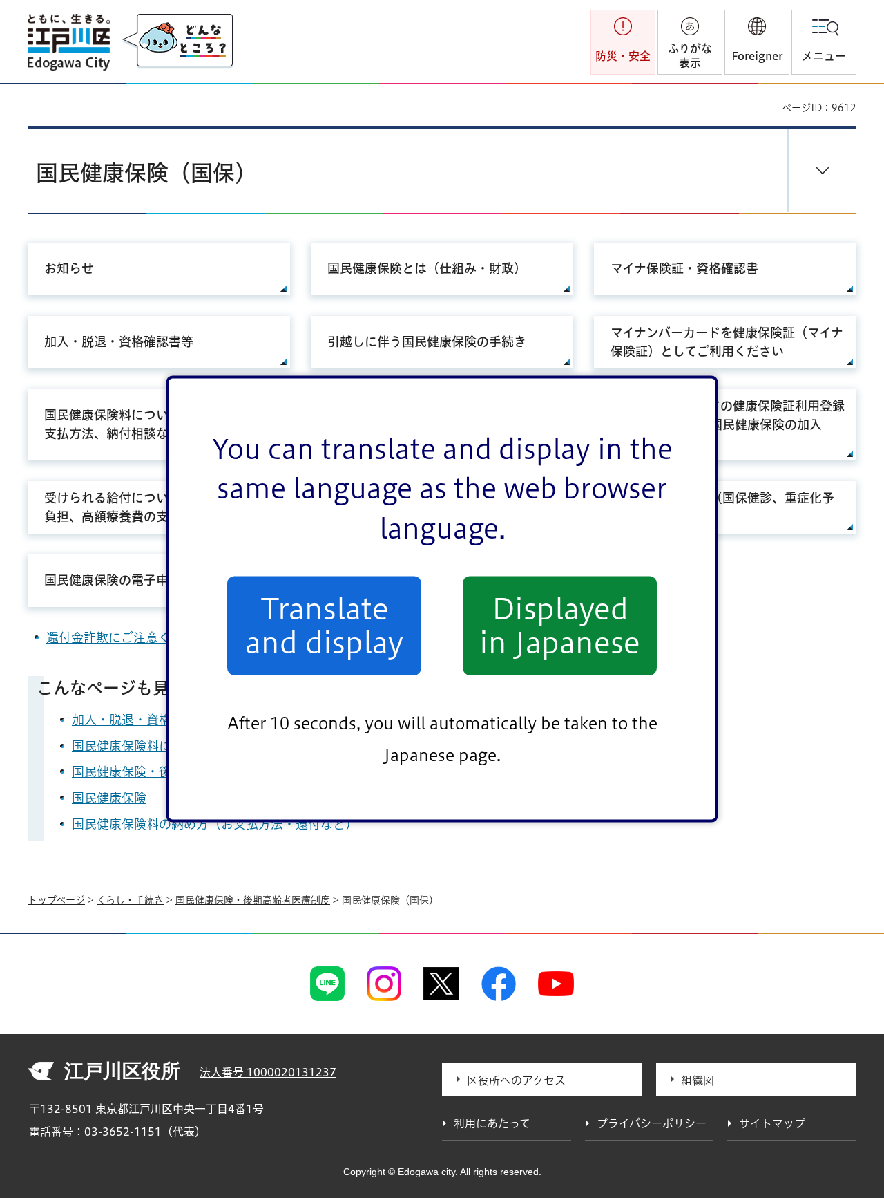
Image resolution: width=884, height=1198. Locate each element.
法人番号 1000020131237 (268, 1072)
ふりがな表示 (690, 55)
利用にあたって (492, 1123)
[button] (756, 42)
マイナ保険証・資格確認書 (684, 268)
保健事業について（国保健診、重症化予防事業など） (722, 507)
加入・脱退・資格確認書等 (118, 341)
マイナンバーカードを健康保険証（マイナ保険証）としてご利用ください (727, 341)
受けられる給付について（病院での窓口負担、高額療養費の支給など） (156, 507)
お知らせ (69, 268)
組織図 (697, 1080)
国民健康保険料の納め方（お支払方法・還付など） (215, 824)
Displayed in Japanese (559, 626)
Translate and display (324, 626)
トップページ (56, 900)
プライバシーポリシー (652, 1123)
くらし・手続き (130, 900)
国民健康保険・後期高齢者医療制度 (252, 900)
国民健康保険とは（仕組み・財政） (426, 268)
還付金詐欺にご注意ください (127, 637)
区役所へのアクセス (516, 1080)
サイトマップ (772, 1123)
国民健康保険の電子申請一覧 (125, 580)
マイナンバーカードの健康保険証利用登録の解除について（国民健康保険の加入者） (728, 424)
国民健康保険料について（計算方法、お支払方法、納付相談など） (156, 424)
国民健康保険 (109, 798)
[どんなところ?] (177, 41)
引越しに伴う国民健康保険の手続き (426, 341)
